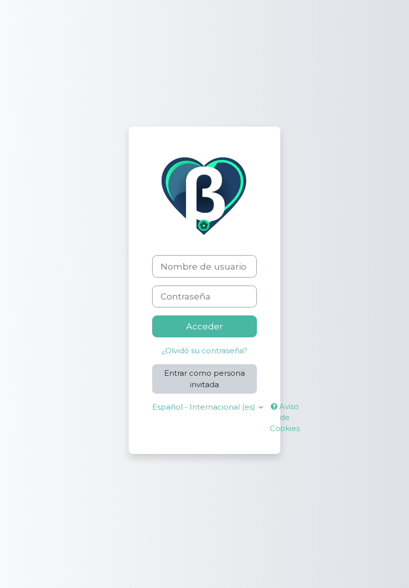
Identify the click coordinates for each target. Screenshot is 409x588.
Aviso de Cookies (285, 417)
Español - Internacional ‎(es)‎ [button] (204, 407)
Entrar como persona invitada (204, 379)
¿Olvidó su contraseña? (204, 350)
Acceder (204, 326)
